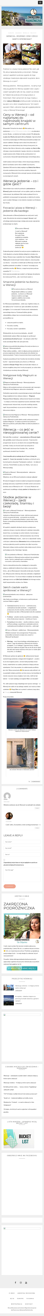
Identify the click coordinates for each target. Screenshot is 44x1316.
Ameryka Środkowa (26, 1293)
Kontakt (29, 1304)
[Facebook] (16, 1283)
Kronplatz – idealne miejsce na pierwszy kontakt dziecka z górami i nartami (27, 999)
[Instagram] (21, 1283)
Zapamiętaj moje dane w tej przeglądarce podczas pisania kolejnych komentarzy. (20, 864)
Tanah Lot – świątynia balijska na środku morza (18, 1098)
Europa (11, 33)
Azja (12, 1298)
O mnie (12, 1293)
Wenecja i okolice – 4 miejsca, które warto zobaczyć (20, 1083)
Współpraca (16, 1304)
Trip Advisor (15, 271)
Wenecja (26, 33)
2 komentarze (36, 781)
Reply (37, 808)
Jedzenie (18, 33)
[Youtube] (26, 1283)
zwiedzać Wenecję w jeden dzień (20, 131)
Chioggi (7, 692)
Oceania (30, 1298)
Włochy (33, 33)
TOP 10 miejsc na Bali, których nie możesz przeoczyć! (20, 1094)
